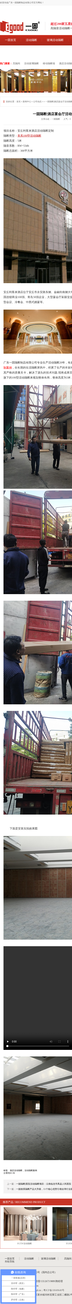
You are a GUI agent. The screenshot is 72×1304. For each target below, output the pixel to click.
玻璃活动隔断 (55, 40)
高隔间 (16, 63)
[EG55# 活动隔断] (24, 1224)
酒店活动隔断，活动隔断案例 (23, 1170)
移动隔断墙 (49, 63)
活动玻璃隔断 (31, 63)
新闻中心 (27, 101)
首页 (18, 101)
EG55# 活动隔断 (24, 1243)
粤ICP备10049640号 (53, 1290)
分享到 (6, 1173)
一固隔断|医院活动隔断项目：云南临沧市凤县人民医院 (43, 1184)
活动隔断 (31, 40)
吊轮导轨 (10, 50)
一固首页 (10, 40)
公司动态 (37, 101)
